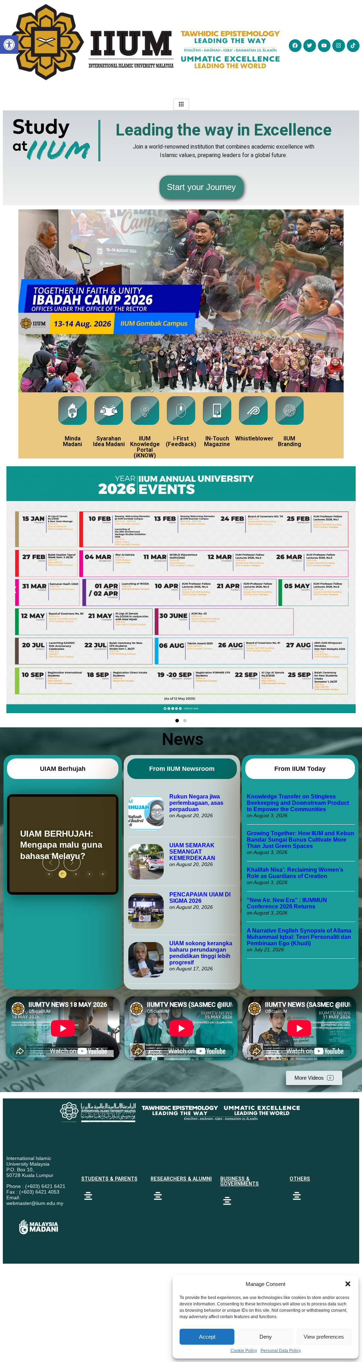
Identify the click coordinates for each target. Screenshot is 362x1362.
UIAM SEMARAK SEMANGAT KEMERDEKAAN (192, 851)
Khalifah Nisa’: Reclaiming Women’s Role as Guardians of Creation (295, 873)
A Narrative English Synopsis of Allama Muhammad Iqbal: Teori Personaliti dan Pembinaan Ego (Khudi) (299, 937)
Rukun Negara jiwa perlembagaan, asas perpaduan (196, 802)
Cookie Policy (243, 1350)
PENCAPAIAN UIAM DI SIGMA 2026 (199, 897)
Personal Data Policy (281, 1350)
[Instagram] (338, 45)
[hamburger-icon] (181, 104)
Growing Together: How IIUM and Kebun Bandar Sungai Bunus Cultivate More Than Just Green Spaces (300, 839)
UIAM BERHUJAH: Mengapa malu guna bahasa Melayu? (61, 844)
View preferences (324, 1337)
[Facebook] (295, 45)
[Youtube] (324, 45)
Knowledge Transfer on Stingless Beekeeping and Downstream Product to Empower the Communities (298, 802)
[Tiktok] (353, 45)
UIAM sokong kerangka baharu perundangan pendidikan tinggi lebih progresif (200, 952)
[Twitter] (309, 45)
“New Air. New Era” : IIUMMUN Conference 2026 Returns (287, 903)
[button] (347, 1283)
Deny (265, 1337)
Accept (207, 1337)
